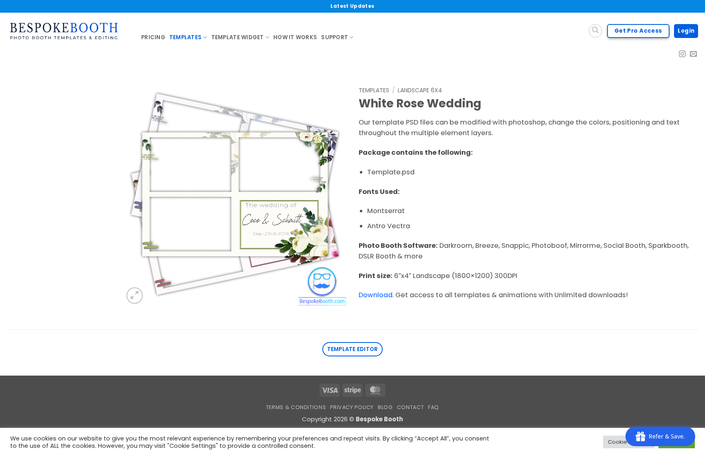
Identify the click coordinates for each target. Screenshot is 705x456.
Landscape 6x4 (420, 90)
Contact (410, 407)
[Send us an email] (693, 54)
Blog (385, 407)
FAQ (433, 407)
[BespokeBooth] (67, 31)
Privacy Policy (352, 407)
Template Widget (237, 37)
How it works (295, 37)
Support (334, 37)
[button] (134, 295)
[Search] (595, 31)
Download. (376, 295)
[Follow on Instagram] (682, 54)
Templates (185, 37)
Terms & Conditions (296, 407)
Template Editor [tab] (352, 349)
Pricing (153, 37)
